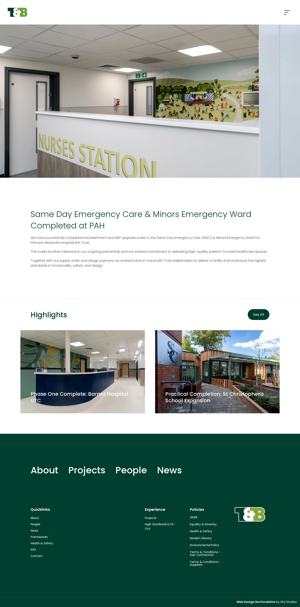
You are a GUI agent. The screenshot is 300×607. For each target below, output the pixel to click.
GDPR (193, 517)
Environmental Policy (204, 545)
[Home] (17, 12)
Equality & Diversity (203, 524)
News (169, 470)
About (44, 470)
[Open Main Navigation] (287, 12)
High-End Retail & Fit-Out (160, 526)
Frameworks (39, 537)
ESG (33, 550)
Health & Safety (42, 543)
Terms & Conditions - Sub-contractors (205, 553)
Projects (86, 470)
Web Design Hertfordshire (256, 602)
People (131, 470)
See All (258, 314)
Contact (37, 556)
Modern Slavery (201, 538)
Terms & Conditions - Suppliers (205, 563)
